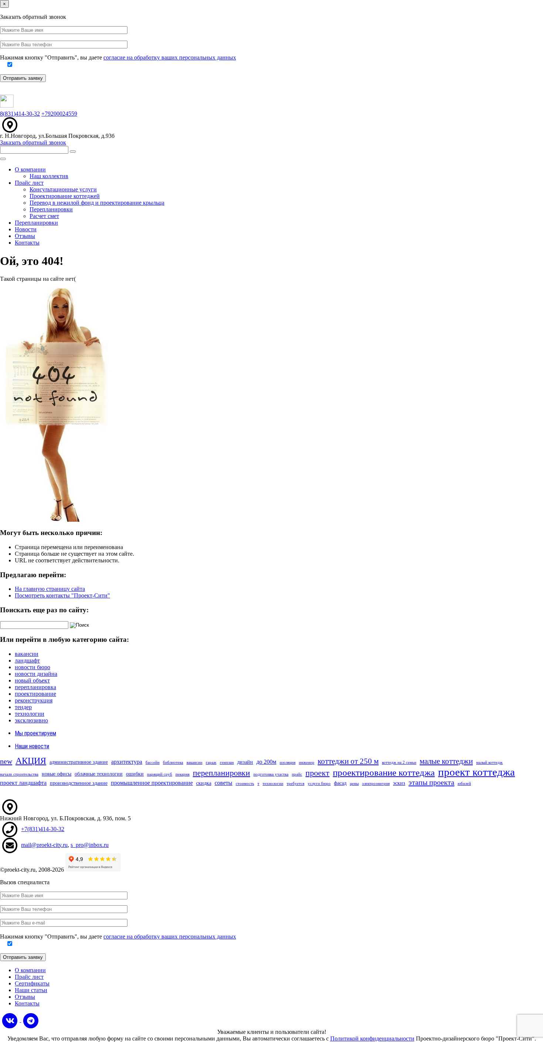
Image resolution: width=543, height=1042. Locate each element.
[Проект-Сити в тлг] (31, 1020)
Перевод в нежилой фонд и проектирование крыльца (97, 203)
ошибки (135, 774)
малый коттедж (489, 762)
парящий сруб (159, 774)
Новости (26, 229)
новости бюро (32, 667)
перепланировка (35, 687)
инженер (306, 762)
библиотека (173, 762)
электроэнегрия (376, 784)
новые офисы (56, 774)
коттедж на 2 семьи (399, 762)
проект (317, 772)
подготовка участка (270, 774)
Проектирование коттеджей (65, 196)
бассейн (153, 762)
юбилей (464, 784)
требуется (295, 784)
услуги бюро (319, 784)
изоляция (288, 762)
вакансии (26, 654)
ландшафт (27, 660)
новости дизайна (36, 674)
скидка (203, 783)
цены (354, 784)
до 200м (266, 762)
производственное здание (78, 783)
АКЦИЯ (31, 761)
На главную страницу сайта (50, 589)
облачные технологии (99, 774)
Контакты (27, 242)
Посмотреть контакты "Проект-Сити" (62, 595)
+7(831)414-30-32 (42, 829)
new (6, 761)
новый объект (32, 680)
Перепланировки (51, 209)
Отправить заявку (23, 78)
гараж (211, 762)
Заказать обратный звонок (33, 142)
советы (223, 783)
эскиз (399, 783)
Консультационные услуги (63, 189)
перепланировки (221, 772)
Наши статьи (31, 990)
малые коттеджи (446, 761)
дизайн (245, 762)
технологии (29, 714)
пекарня (182, 774)
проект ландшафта (23, 783)
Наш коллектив (49, 176)
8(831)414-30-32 (20, 113)
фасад (340, 783)
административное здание (78, 762)
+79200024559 (59, 113)
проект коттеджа (476, 772)
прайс (297, 774)
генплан (227, 762)
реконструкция (33, 700)
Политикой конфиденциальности (372, 1038)
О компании (30, 169)
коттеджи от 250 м (348, 761)
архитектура (126, 762)
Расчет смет (44, 216)
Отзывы (25, 236)
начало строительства (19, 774)
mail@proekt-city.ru (44, 845)
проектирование (35, 694)
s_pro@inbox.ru (90, 845)
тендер (23, 707)
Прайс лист (29, 183)
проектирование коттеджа (384, 772)
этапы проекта (431, 782)
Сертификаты (32, 983)
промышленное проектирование (152, 783)
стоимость (245, 784)
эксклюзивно (31, 720)
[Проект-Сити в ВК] (10, 1020)
